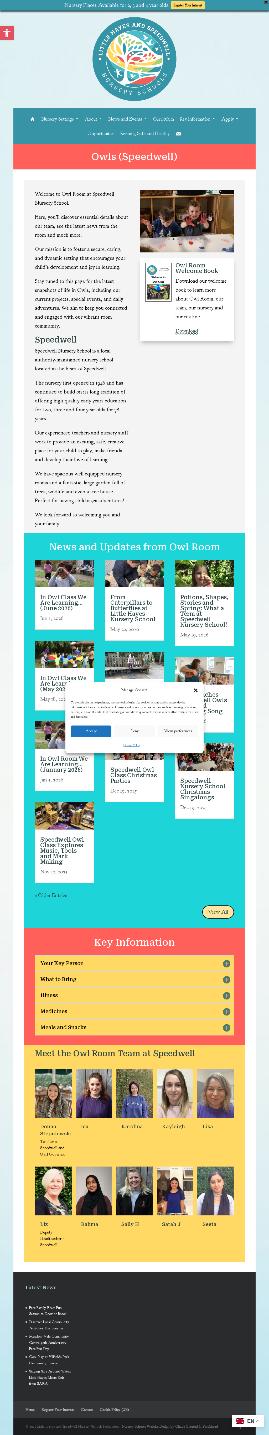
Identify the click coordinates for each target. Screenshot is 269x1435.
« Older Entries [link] (51, 895)
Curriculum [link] (163, 119)
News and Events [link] (125, 119)
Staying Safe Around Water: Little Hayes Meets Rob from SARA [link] (50, 1377)
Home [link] (29, 1409)
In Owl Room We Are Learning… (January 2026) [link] (64, 764)
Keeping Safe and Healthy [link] (145, 134)
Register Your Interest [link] (188, 5)
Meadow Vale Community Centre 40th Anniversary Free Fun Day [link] (49, 1342)
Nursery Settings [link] (57, 119)
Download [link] (186, 331)
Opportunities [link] (101, 134)
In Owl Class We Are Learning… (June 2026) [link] (63, 603)
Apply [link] (227, 119)
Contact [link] (87, 1409)
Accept (91, 731)
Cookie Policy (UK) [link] (114, 1409)
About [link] (91, 119)
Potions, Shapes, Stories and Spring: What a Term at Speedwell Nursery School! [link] (204, 611)
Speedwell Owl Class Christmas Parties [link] (133, 775)
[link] (7, 33)
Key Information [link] (195, 119)
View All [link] (218, 912)
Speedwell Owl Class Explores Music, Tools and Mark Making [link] (62, 851)
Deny (135, 731)
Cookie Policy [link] (131, 745)
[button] (195, 690)
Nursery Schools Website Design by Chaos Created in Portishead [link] (170, 1426)
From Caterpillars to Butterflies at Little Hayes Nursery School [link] (133, 608)
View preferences (178, 731)
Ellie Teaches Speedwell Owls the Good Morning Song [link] (203, 703)
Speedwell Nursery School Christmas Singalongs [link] (202, 789)
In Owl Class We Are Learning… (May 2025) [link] (63, 683)
